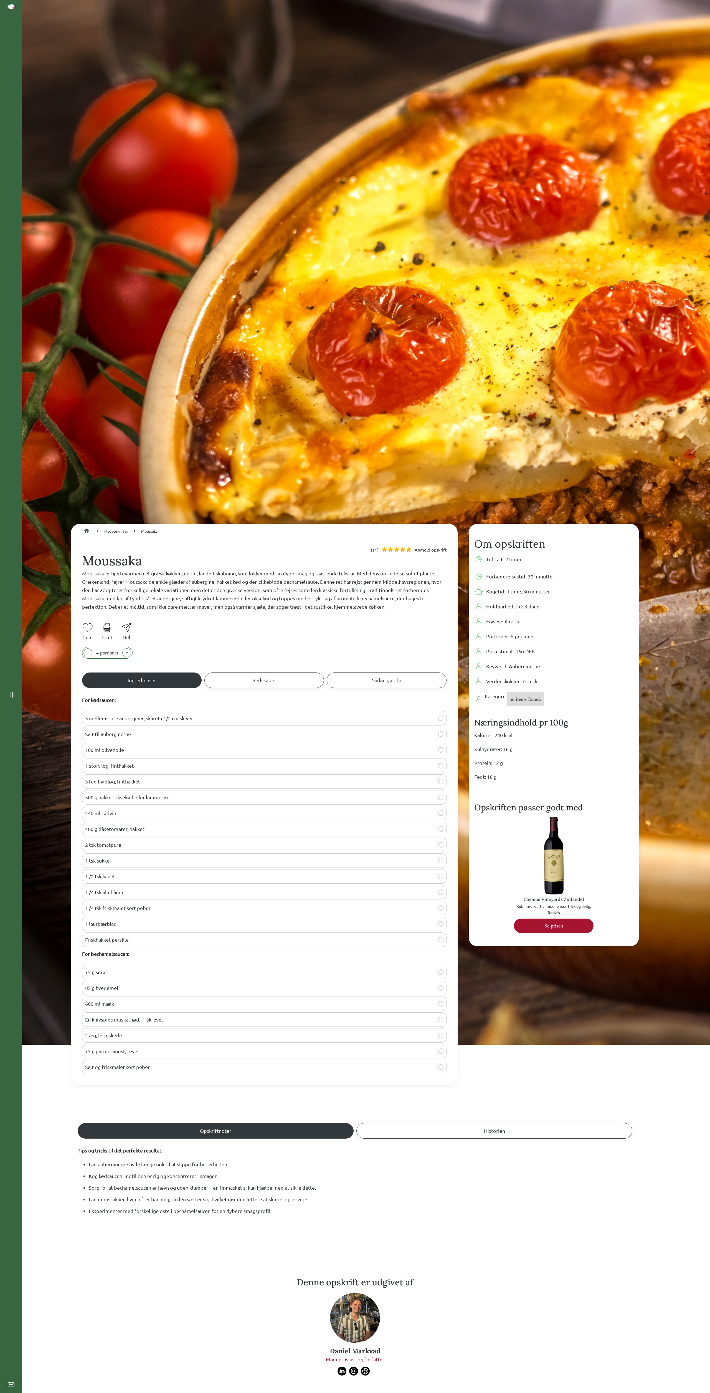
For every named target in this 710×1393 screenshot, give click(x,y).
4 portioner (107, 653)
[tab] (142, 680)
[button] (440, 718)
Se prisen (553, 926)
